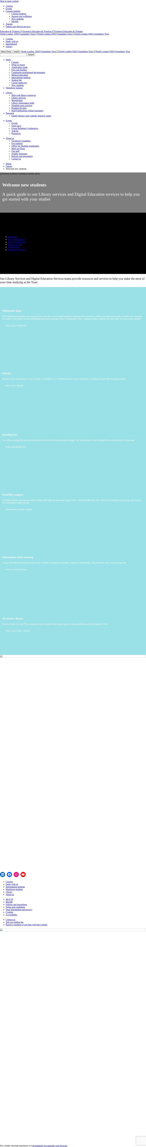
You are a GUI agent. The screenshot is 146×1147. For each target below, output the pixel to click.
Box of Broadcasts (16, 239)
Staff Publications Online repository (27, 110)
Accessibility (11, 915)
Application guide (19, 67)
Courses (9, 39)
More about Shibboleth (16, 325)
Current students (13, 11)
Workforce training (14, 88)
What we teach (18, 65)
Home (8, 163)
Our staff (15, 151)
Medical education (19, 75)
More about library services (18, 631)
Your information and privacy (19, 909)
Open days (16, 126)
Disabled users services (21, 105)
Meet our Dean (18, 148)
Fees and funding (19, 70)
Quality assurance (19, 153)
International (11, 44)
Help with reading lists (16, 447)
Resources (16, 133)
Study (8, 59)
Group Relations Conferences (24, 128)
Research (10, 113)
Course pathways (19, 83)
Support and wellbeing (21, 16)
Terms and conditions (15, 907)
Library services (18, 98)
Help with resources (17, 242)
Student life (16, 80)
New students (17, 19)
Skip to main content (9, 1)
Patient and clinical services (18, 26)
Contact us (16, 159)
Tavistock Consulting (21, 141)
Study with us (12, 41)
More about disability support (19, 509)
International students (21, 77)
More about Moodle (15, 385)
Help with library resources (23, 95)
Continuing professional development (28, 72)
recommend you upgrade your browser (49, 1145)
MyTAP (9, 899)
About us (10, 138)
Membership (17, 100)
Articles (9, 6)
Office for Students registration (25, 146)
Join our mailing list (14, 922)
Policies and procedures (22, 156)
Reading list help (19, 108)
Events (9, 8)
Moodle (14, 21)
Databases (12, 237)
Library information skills (22, 103)
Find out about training (16, 569)
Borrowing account (16, 249)
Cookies (9, 912)
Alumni (9, 24)
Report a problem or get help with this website (26, 925)
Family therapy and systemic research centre (31, 116)
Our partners (17, 143)
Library (9, 46)
